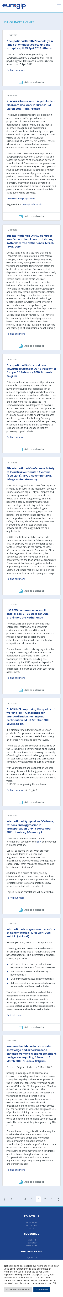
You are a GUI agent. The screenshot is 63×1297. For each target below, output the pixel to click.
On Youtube (31, 1225)
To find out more (15, 70)
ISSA (38, 841)
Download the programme (20, 198)
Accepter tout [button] (41, 1289)
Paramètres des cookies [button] (18, 1289)
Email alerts (31, 1245)
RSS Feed (31, 1240)
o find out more (15, 897)
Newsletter (32, 1243)
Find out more (14, 1015)
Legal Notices (32, 1257)
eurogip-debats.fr (32, 204)
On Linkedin (31, 1222)
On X (31, 1228)
